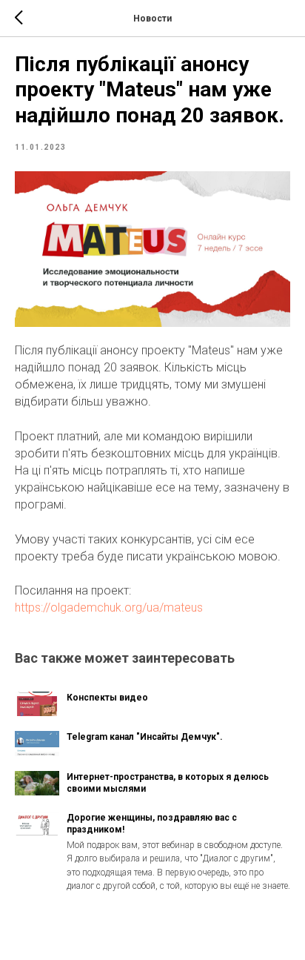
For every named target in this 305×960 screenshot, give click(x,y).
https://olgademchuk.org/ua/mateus (109, 607)
